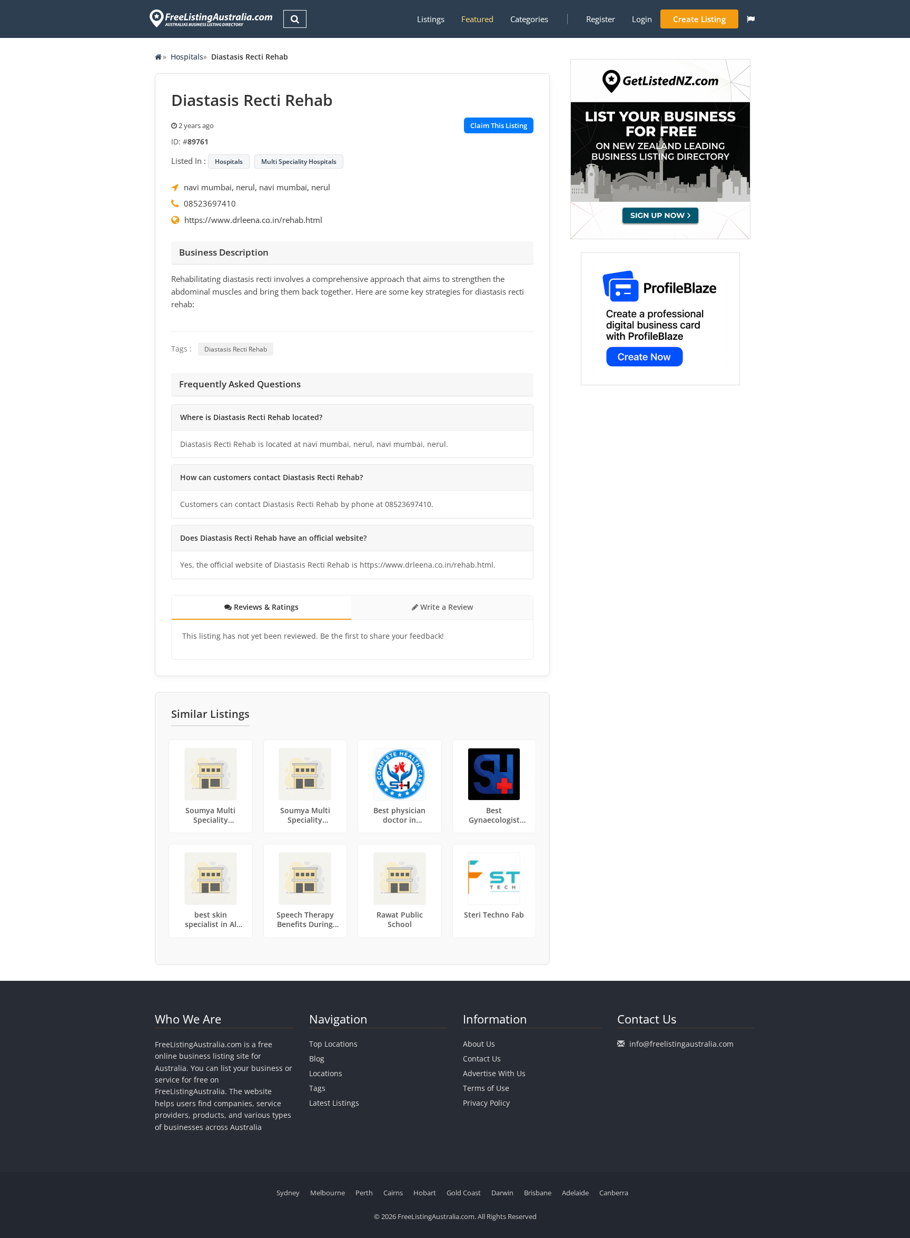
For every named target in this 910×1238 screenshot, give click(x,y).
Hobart (424, 1192)
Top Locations (333, 1044)
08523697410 (210, 203)
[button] (750, 18)
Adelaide (575, 1192)
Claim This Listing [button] (498, 125)
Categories (529, 19)
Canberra (613, 1192)
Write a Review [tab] (445, 607)
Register (600, 19)
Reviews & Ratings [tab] (265, 607)
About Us (479, 1044)
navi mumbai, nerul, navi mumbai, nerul (257, 187)
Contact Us (482, 1059)
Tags (317, 1088)
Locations (325, 1073)
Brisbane (537, 1192)
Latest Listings (334, 1103)
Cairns (393, 1192)
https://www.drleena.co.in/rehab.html (253, 220)
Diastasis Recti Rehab (235, 349)
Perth (364, 1192)
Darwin (502, 1192)
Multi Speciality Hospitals (299, 161)
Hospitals (187, 57)
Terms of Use (486, 1088)
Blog (316, 1059)
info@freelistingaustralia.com (681, 1044)
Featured (477, 19)
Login (642, 19)
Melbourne (327, 1192)
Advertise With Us (494, 1073)
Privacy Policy (486, 1103)
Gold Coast (464, 1192)
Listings (430, 19)
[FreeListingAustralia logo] (210, 18)
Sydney (288, 1192)
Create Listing (699, 19)
